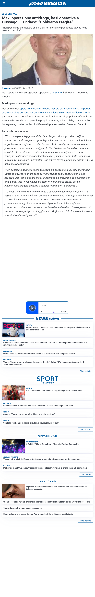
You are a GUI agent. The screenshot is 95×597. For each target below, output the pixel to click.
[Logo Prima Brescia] (47, 3)
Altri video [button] (86, 474)
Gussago (57, 92)
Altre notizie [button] (85, 371)
